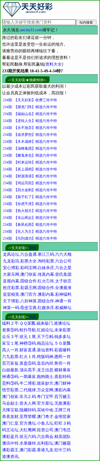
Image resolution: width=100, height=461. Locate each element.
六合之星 (63, 267)
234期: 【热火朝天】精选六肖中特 (30, 211)
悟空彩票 (10, 390)
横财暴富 (62, 370)
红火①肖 (46, 281)
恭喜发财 (10, 416)
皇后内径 (45, 363)
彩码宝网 (28, 267)
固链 (32, 248)
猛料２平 (10, 323)
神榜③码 (27, 343)
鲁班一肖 (62, 363)
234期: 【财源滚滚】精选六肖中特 (30, 176)
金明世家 (62, 416)
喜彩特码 (62, 376)
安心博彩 (11, 267)
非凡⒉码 (27, 396)
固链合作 (28, 281)
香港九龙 (45, 450)
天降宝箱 (10, 410)
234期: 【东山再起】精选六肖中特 (30, 218)
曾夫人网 (27, 403)
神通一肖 (63, 301)
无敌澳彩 (62, 403)
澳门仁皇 (10, 423)
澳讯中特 (10, 443)
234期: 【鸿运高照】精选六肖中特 (30, 183)
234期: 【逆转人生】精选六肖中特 (30, 121)
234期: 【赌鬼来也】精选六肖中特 (30, 155)
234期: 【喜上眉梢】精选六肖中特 (30, 169)
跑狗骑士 (45, 376)
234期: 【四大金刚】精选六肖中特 (30, 190)
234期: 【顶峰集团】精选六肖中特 (30, 148)
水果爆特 (27, 443)
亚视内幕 (11, 281)
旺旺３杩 (62, 423)
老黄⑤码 (10, 330)
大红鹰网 (27, 430)
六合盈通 (28, 254)
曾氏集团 (63, 274)
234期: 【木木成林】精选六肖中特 (30, 142)
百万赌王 (62, 396)
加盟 (32, 317)
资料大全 (53, 64)
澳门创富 (10, 396)
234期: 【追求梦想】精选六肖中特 (30, 135)
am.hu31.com (31, 30)
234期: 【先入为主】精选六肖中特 (30, 231)
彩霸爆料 (62, 350)
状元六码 (27, 436)
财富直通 (27, 350)
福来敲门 (44, 323)
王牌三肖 (62, 410)
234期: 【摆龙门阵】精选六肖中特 (30, 107)
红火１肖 (27, 356)
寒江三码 (46, 254)
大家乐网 (11, 274)
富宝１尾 (10, 343)
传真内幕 (46, 274)
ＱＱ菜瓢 (27, 323)
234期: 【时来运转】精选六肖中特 (30, 162)
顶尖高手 (27, 370)
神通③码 (10, 376)
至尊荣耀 (27, 416)
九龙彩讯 (11, 261)
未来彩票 (62, 330)
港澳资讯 (10, 456)
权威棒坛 (63, 307)
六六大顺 (63, 254)
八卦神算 (28, 301)
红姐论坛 (45, 330)
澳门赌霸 (62, 443)
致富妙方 (45, 383)
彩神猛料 (63, 294)
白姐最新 (10, 370)
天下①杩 (45, 336)
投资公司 (45, 430)
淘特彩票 (46, 261)
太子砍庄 (63, 281)
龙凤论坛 (11, 254)
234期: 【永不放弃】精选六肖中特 (30, 128)
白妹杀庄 (46, 267)
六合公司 (63, 261)
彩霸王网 (28, 287)
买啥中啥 (45, 410)
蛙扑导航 (27, 330)
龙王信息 (45, 370)
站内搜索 (86, 22)
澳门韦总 (62, 430)
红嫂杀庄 (46, 307)
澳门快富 (28, 274)
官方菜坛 (45, 403)
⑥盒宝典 (28, 307)
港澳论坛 (62, 323)
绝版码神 (45, 356)
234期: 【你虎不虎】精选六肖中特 (30, 204)
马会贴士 (10, 403)
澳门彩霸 (27, 450)
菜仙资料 (45, 350)
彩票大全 (28, 261)
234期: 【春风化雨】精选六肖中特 (30, 225)
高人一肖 (10, 350)
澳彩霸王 (10, 450)
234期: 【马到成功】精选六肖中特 (30, 238)
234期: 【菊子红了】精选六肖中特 (30, 197)
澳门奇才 (45, 416)
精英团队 (62, 436)
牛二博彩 (27, 383)
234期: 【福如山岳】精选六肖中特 (30, 114)
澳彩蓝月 (10, 436)
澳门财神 (62, 383)
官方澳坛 (27, 423)
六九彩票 (10, 356)
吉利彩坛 (45, 443)
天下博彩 (11, 301)
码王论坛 (10, 430)
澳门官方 (28, 294)
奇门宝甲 (45, 396)
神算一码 (11, 307)
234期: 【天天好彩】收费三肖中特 (30, 100)
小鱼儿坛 (45, 423)
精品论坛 (45, 343)
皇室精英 (11, 294)
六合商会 (45, 436)
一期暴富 (27, 376)
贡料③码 (10, 383)
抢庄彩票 (11, 287)
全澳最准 (63, 287)
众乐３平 (10, 336)
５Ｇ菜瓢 (62, 343)
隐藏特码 (27, 410)
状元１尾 (27, 336)
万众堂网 (45, 390)
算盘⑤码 (27, 363)
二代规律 (27, 390)
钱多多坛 (62, 336)
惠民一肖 (62, 356)
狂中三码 (62, 450)
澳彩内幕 (46, 294)
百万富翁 (10, 363)
